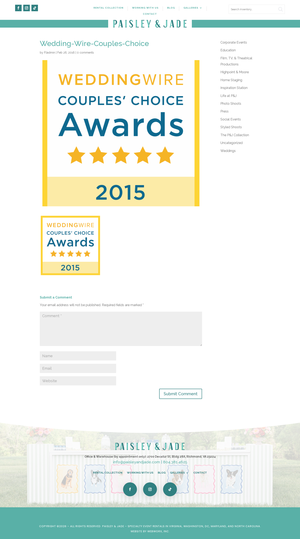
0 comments (85, 52)
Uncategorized (231, 143)
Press (224, 111)
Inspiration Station (234, 88)
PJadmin (49, 52)
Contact (150, 13)
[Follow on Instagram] (26, 8)
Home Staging (231, 80)
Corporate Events (233, 42)
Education (228, 50)
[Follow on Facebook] (18, 8)
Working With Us (145, 7)
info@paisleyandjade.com (136, 462)
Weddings (228, 151)
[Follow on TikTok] (34, 8)
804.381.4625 (175, 462)
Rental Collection (108, 7)
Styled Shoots (231, 127)
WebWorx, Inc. (158, 531)
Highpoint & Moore (234, 72)
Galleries (190, 7)
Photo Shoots (230, 104)
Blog (171, 7)
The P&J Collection (234, 135)
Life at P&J (228, 96)
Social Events (230, 119)
